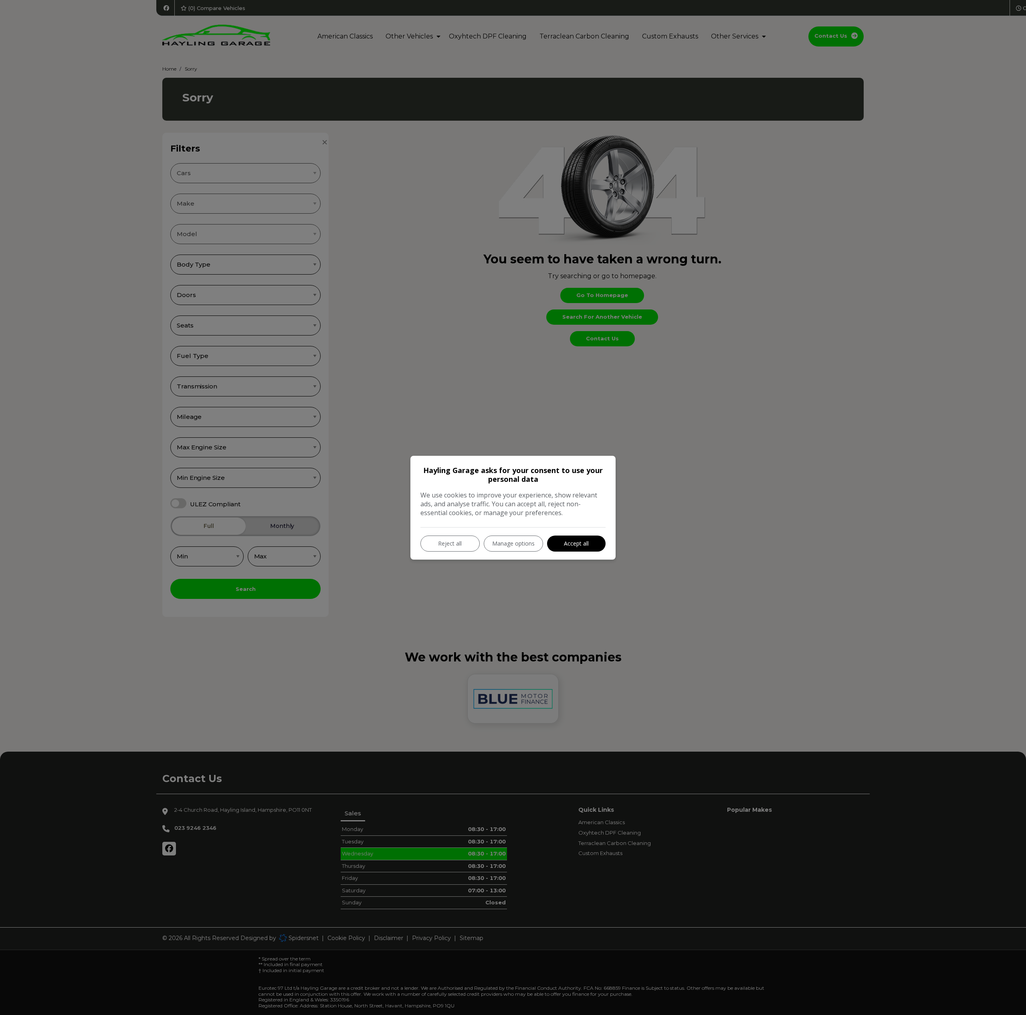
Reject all (450, 543)
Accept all (576, 543)
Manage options (513, 543)
